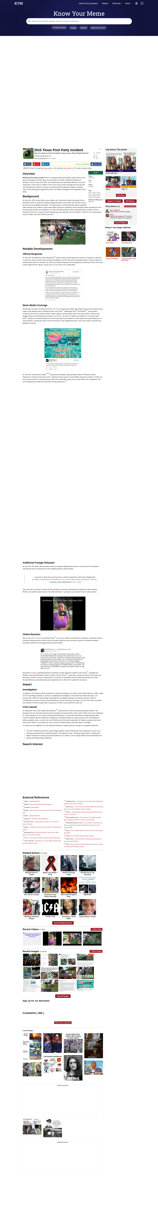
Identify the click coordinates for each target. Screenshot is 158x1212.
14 (96, 156)
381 (97, 158)
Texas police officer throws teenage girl (40, 804)
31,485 (98, 153)
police (90, 192)
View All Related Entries (63, 923)
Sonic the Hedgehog (112, 258)
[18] (49, 373)
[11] (23, 840)
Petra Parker (110, 243)
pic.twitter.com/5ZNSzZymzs (42, 579)
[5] (26, 317)
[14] (65, 811)
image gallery (47, 168)
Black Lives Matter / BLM (50, 873)
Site (129, 186)
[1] (23, 800)
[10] (23, 837)
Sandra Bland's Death (87, 916)
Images (73, 28)
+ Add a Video (96, 929)
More (128, 3)
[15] (65, 816)
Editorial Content (98, 28)
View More (121, 195)
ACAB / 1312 (50, 916)
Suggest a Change (114, 201)
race (89, 194)
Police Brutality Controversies (59, 153)
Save (37, 164)
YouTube (91, 186)
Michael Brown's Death (31, 873)
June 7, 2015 (76, 582)
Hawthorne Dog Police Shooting (50, 895)
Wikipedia (91, 201)
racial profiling (92, 195)
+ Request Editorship (130, 206)
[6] (54, 256)
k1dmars (74, 579)
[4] (67, 674)
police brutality (96, 197)
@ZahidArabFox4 (34, 801)
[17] (47, 373)
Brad (50, 156)
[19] (66, 380)
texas (99, 194)
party (89, 197)
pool (98, 195)
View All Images (63, 996)
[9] (86, 310)
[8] (76, 310)
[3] (55, 637)
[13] (65, 805)
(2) (119, 206)
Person (113, 186)
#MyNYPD (87, 894)
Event (96, 173)
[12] (65, 800)
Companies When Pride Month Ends (128, 259)
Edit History (130, 201)
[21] (65, 843)
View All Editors (121, 223)
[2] (87, 671)
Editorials (116, 3)
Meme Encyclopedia (88, 3)
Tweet (46, 164)
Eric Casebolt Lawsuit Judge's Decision (82, 836)
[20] (57, 709)
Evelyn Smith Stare (111, 173)
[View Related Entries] (80, 153)
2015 (89, 182)
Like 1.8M (96, 164)
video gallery (67, 168)
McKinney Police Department (39, 819)
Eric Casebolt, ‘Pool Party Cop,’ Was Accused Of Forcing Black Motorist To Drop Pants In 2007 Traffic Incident (83, 825)
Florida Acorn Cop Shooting (87, 873)
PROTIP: (26, 168)
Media (104, 3)
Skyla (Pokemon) (126, 243)
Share (28, 164)
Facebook (38, 638)
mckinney (94, 194)
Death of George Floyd (69, 873)
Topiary (108, 189)
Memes (84, 28)
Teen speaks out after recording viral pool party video (44, 838)
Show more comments (63, 1023)
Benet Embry (35, 807)
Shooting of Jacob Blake (69, 917)
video (94, 192)
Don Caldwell (52, 158)
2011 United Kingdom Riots (69, 895)
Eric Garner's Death (31, 894)
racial (98, 192)
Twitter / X (124, 189)
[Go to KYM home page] (19, 4)
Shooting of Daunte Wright (31, 917)
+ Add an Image (96, 951)
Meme (121, 171)
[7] (63, 310)
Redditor (34, 673)
